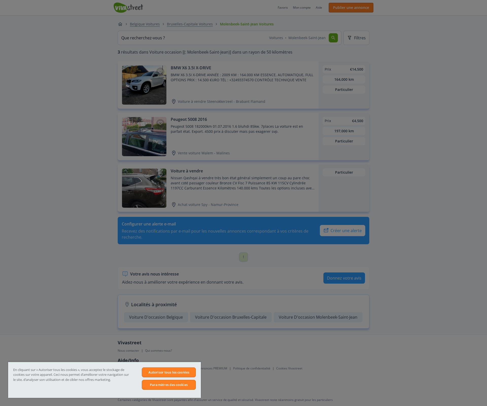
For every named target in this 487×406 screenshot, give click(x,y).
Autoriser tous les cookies (168, 372)
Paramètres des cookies (169, 384)
